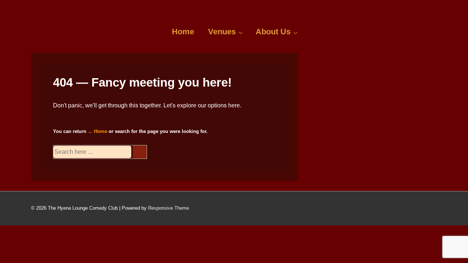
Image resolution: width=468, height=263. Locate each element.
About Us (273, 31)
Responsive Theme (168, 208)
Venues (222, 31)
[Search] (140, 152)
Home (183, 31)
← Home (97, 131)
